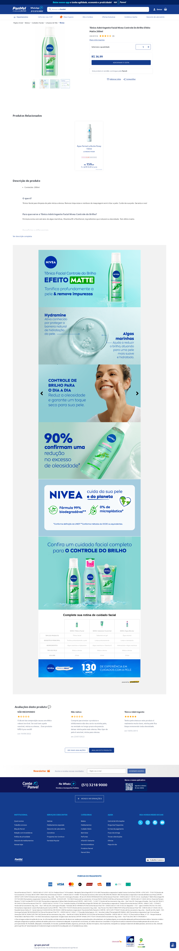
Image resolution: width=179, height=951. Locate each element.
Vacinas (49, 821)
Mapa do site (112, 844)
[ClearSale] (117, 941)
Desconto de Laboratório (155, 17)
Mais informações (97, 40)
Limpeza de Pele (52, 23)
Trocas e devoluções (115, 837)
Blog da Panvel (19, 829)
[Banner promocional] (89, 2)
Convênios (51, 833)
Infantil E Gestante (87, 840)
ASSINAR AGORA (136, 771)
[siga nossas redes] (140, 822)
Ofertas (110, 840)
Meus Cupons (68, 17)
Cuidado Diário (86, 829)
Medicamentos (86, 825)
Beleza (27, 23)
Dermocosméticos (87, 844)
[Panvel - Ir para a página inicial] (19, 9)
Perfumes (84, 837)
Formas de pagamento (116, 829)
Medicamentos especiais (55, 825)
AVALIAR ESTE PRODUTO (102, 750)
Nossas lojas (18, 844)
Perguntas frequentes (115, 825)
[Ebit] (130, 941)
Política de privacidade (22, 837)
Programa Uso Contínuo (55, 837)
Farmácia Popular (53, 840)
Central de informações (116, 821)
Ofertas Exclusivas (108, 17)
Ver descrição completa (22, 236)
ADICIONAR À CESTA (121, 62)
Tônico (62, 23)
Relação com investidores (23, 833)
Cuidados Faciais (38, 23)
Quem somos (19, 821)
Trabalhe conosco (20, 825)
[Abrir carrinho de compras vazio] (165, 9)
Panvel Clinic (85, 852)
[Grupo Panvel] (41, 944)
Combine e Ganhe (130, 17)
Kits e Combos (88, 17)
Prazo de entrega (114, 833)
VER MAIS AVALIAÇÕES (76, 750)
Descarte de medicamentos (23, 840)
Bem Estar (84, 833)
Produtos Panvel (87, 848)
